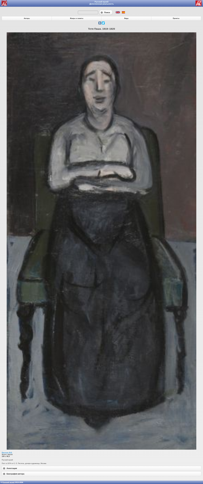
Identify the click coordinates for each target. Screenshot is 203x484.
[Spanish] (123, 13)
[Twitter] (103, 23)
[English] (117, 13)
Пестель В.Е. (7, 453)
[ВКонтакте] (99, 23)
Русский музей (8, 482)
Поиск (106, 12)
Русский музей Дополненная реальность (101, 3)
